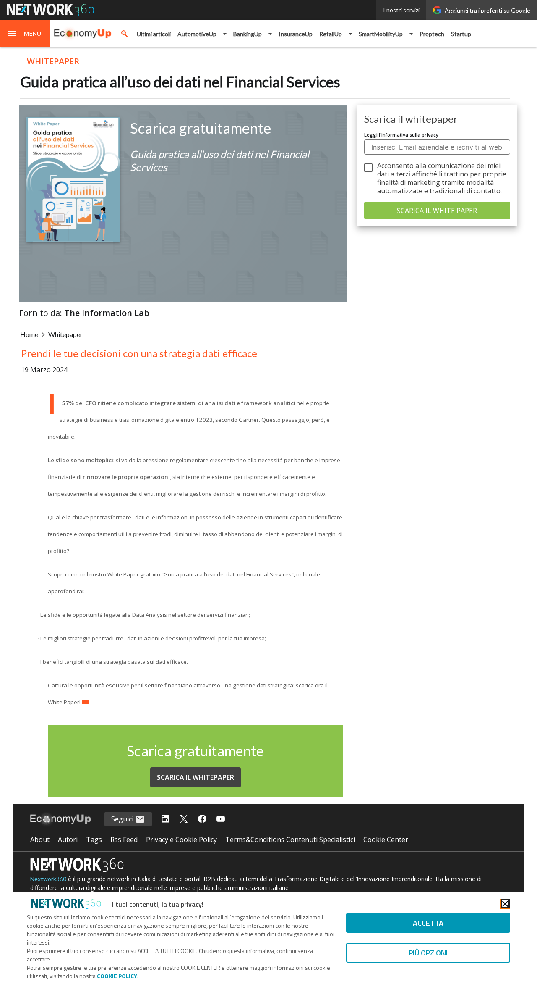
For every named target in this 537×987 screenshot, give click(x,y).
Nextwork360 (48, 878)
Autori (68, 839)
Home (29, 334)
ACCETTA (428, 923)
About (40, 839)
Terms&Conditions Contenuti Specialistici (290, 839)
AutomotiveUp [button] (196, 33)
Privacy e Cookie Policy (181, 839)
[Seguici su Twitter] (184, 819)
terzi (403, 174)
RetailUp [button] (330, 33)
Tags (94, 839)
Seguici (123, 819)
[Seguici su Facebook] (202, 819)
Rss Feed (124, 839)
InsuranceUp (296, 33)
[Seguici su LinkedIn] (165, 819)
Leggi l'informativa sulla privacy (401, 135)
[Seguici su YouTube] (221, 819)
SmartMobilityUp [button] (381, 33)
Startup (461, 33)
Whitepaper (65, 334)
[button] (25, 33)
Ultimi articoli (154, 33)
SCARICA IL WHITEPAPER (195, 777)
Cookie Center (385, 839)
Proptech (432, 33)
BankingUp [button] (247, 33)
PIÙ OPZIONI (428, 952)
